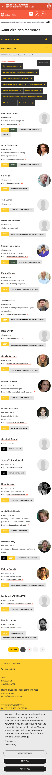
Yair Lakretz (7, 200)
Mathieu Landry (8, 620)
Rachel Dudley (8, 541)
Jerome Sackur (8, 300)
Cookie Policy (10, 745)
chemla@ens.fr (12, 124)
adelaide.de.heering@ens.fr (16, 525)
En (37, 14)
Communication (8, 684)
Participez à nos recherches (14, 708)
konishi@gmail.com (14, 579)
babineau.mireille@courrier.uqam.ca (19, 392)
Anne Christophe (9, 145)
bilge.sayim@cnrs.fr (14, 338)
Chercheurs (28, 55)
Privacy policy (10, 741)
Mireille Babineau (9, 381)
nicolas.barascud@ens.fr (15, 422)
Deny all (25, 761)
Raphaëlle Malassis (10, 220)
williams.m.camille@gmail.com (17, 363)
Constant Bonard (9, 439)
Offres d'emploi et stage (12, 705)
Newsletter (6, 681)
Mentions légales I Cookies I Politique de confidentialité (19, 691)
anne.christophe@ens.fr (15, 159)
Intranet (43, 13)
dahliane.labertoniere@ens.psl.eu (19, 604)
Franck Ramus (8, 273)
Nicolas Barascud (9, 408)
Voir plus (13, 650)
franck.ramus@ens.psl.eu (16, 284)
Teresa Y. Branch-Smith (12, 460)
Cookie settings (24, 753)
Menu (48, 13)
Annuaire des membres (41, 22)
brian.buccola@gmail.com (16, 495)
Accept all (25, 769)
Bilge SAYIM (7, 331)
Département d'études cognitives (20, 7)
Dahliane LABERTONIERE (13, 596)
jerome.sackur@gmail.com (16, 314)
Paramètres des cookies (12, 696)
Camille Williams (9, 356)
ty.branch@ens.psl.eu (14, 467)
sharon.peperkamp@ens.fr (16, 256)
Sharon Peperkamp (10, 246)
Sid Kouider (6, 175)
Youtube (5, 678)
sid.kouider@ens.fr (13, 183)
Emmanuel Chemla (10, 113)
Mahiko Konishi (8, 569)
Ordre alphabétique (15, 55)
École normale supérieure (17, 5)
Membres (30, 22)
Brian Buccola (8, 484)
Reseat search (43, 63)
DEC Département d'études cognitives (9, 14)
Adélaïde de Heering (11, 511)
